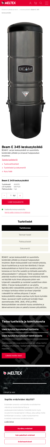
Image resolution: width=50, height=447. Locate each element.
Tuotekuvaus (25, 228)
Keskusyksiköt (25, 9)
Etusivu (4, 9)
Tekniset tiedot (25, 235)
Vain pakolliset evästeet (25, 435)
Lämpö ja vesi (12, 9)
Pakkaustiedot (25, 242)
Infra (5, 388)
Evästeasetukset (25, 442)
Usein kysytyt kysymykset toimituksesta (22, 336)
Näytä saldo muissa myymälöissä (17, 212)
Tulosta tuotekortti (10, 160)
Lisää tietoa (9, 422)
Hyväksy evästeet (25, 429)
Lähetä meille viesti (13, 356)
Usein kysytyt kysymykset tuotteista (20, 329)
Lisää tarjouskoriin (15, 202)
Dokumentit (25, 248)
